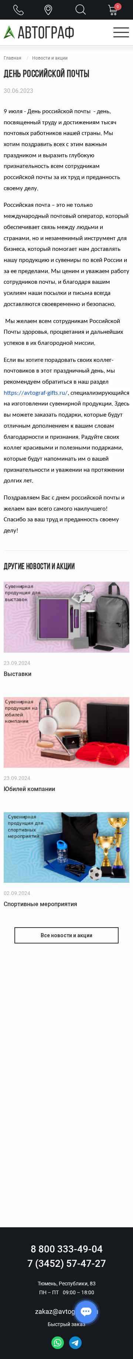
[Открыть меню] (121, 32)
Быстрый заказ (66, 1324)
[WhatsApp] (58, 1343)
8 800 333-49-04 (67, 1249)
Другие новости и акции (39, 567)
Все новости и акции (66, 935)
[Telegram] (75, 1343)
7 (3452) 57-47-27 (66, 1263)
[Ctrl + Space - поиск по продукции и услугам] (80, 10)
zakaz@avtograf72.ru (66, 1311)
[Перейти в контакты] (48, 10)
